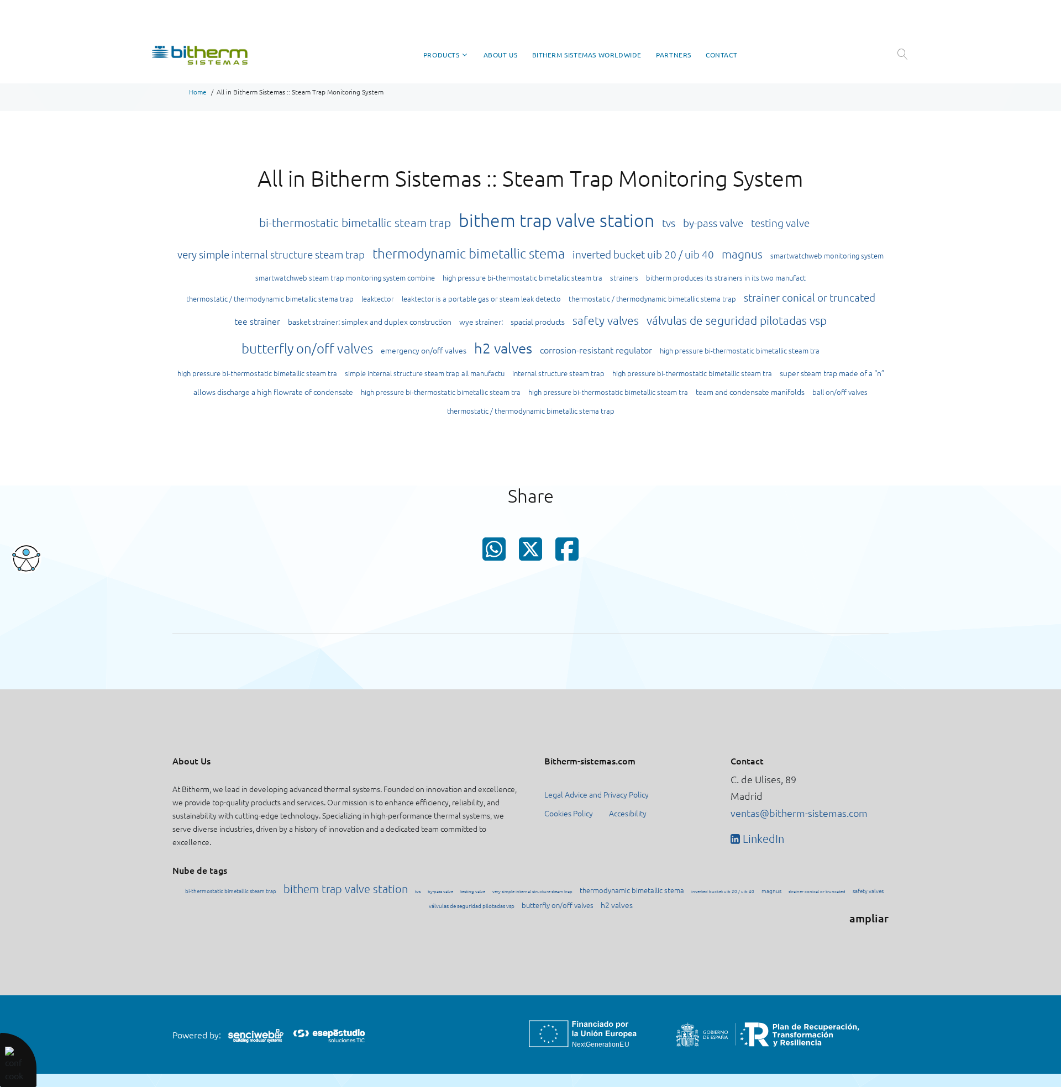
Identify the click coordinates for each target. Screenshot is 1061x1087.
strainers (624, 277)
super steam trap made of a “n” (832, 372)
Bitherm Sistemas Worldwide (587, 55)
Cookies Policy (568, 813)
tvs (668, 222)
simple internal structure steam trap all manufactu (425, 373)
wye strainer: (481, 321)
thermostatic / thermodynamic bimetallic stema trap (270, 298)
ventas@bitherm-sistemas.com (799, 812)
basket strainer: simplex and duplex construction (369, 321)
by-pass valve (713, 222)
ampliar (869, 918)
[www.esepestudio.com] (329, 1034)
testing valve (780, 222)
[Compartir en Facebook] (567, 553)
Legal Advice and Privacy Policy (596, 794)
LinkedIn (762, 839)
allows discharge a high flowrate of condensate (273, 391)
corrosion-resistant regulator (596, 350)
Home (198, 91)
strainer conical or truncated (809, 297)
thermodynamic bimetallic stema (468, 253)
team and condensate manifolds (750, 391)
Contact (721, 55)
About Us (501, 55)
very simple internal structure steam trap (271, 254)
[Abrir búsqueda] (902, 54)
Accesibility (628, 813)
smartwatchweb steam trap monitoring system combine (345, 277)
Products (441, 55)
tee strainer (257, 321)
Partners (673, 55)
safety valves (605, 320)
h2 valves (503, 347)
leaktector (377, 298)
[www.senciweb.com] (255, 1035)
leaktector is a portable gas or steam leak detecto (481, 298)
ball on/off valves (840, 392)
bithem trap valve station (556, 220)
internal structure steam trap (558, 373)
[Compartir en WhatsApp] (494, 553)
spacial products (538, 321)
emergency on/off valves (423, 350)
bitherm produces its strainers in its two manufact (726, 277)
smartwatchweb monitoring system (827, 255)
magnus (742, 254)
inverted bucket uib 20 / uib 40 (643, 254)
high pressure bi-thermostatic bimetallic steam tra (522, 277)
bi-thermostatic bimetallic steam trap (355, 222)
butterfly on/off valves (307, 348)
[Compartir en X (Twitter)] (530, 552)
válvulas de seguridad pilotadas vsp (737, 320)
